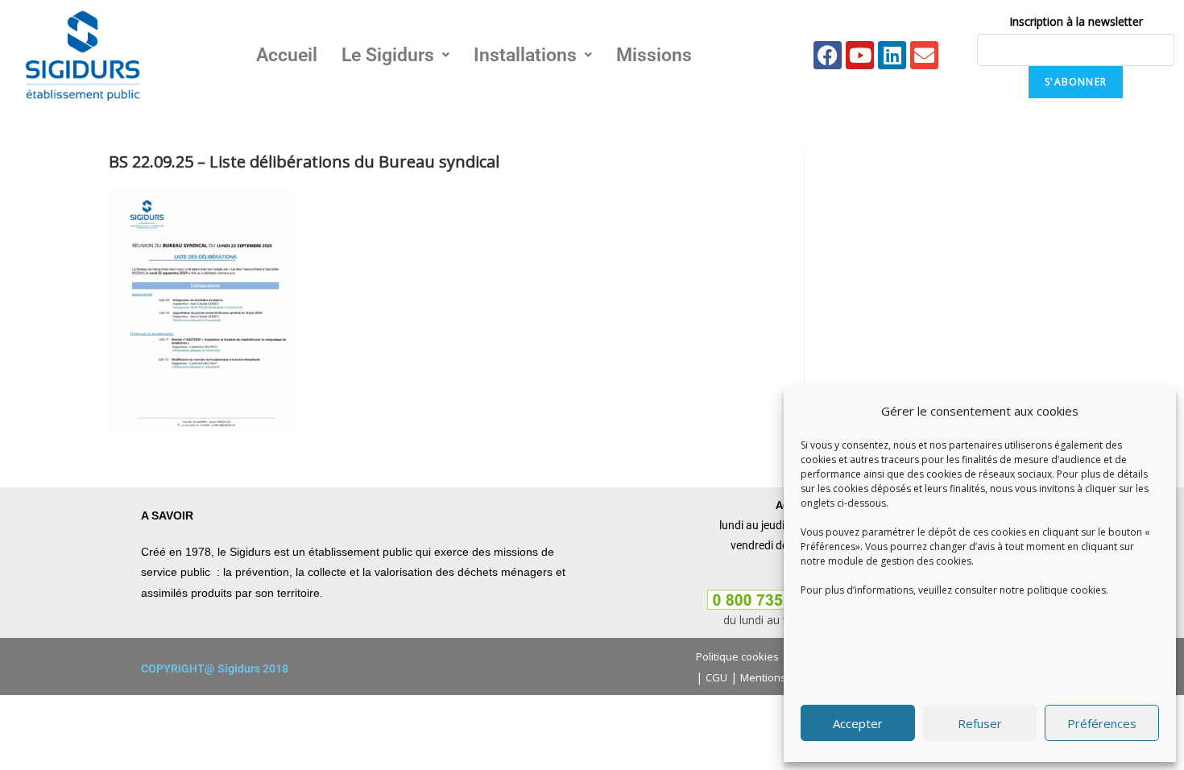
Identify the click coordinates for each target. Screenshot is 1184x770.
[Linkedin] (892, 55)
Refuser (980, 723)
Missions (654, 55)
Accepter (858, 723)
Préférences (1101, 723)
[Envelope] (924, 55)
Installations (525, 55)
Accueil (286, 55)
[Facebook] (827, 55)
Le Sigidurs (388, 55)
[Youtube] (860, 55)
